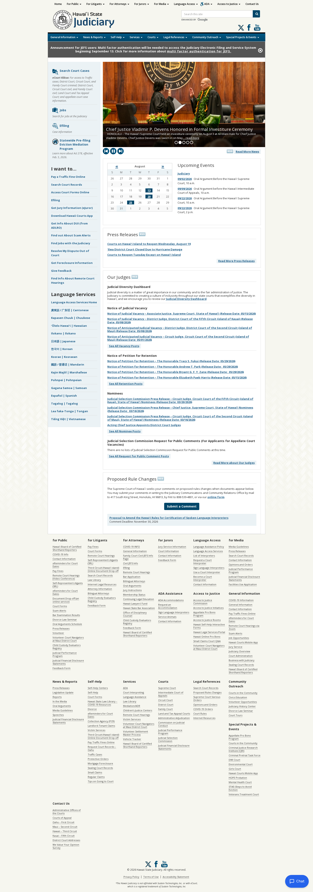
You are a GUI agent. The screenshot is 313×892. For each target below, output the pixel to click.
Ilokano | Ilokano (63, 333)
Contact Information (64, 558)
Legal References (174, 37)
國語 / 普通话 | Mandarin (67, 364)
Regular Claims (96, 776)
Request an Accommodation (167, 606)
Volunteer (58, 633)
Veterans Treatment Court (244, 794)
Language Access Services (208, 551)
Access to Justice (227, 4)
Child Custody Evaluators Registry (66, 646)
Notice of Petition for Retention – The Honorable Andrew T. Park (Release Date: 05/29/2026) (172, 367)
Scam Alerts (59, 610)
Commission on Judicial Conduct (171, 724)
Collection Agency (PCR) (101, 721)
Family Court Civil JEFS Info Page (138, 557)
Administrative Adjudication (174, 718)
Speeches (58, 714)
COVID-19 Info (60, 554)
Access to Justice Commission (202, 602)
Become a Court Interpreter (202, 578)
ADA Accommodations (171, 600)
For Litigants (94, 4)
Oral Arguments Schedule (67, 624)
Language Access (185, 4)
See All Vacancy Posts (124, 346)
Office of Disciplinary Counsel (135, 614)
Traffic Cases (95, 754)
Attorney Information (100, 588)
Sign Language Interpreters (208, 567)
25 (130, 202)
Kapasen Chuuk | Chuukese (70, 318)
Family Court (165, 709)
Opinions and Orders (241, 564)
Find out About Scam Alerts (70, 235)
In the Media (60, 701)
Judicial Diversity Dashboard (186, 299)
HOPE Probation (238, 777)
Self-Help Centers (98, 688)
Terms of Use (151, 876)
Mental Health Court (240, 782)
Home (58, 4)
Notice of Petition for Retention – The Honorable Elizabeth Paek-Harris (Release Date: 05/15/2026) (177, 377)
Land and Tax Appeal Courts (174, 713)
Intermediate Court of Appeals (170, 694)
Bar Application (131, 576)
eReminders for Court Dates (65, 565)
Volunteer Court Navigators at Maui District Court (68, 639)
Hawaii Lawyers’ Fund (135, 603)
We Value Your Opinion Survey (66, 846)
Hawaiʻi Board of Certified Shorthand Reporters (67, 548)
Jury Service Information (172, 546)
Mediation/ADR (131, 705)
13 (149, 190)
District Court (165, 704)
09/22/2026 (185, 198)
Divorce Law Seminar (65, 619)
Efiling (64, 125)
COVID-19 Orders (203, 709)
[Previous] (106, 151)
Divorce (92, 709)
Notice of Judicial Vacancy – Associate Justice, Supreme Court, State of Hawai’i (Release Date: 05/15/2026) (181, 313)
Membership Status (134, 594)
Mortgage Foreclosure (100, 763)
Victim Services (96, 730)
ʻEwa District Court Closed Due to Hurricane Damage (144, 249)
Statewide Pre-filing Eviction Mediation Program (75, 144)
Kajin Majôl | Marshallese (69, 372)
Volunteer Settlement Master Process (135, 733)
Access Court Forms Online (70, 192)
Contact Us (252, 4)
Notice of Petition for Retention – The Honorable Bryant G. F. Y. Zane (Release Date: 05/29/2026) (175, 372)
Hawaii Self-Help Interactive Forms (209, 626)
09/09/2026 (185, 189)
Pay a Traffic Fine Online (68, 177)
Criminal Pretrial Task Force (244, 755)
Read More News (247, 151)
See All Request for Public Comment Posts (139, 456)
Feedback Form (61, 668)
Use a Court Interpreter (206, 572)
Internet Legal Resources (102, 584)
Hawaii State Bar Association (139, 608)
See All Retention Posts (125, 384)
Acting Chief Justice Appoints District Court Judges (144, 425)
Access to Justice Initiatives (208, 607)
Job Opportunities (239, 637)
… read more (191, 138)
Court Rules (200, 713)
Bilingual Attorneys (98, 593)
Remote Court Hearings (101, 555)
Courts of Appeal (62, 817)
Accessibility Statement (176, 876)
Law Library (94, 579)
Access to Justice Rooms (207, 620)
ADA (207, 4)
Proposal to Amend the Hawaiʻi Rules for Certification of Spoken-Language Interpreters (168, 518)
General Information (63, 37)
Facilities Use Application (243, 584)
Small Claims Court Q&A (207, 641)
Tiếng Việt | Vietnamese (68, 419)
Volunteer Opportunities (243, 701)
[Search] (256, 13)
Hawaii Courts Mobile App (243, 642)
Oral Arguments (132, 585)
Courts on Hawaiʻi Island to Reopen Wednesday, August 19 (149, 244)
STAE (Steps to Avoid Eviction (240, 788)
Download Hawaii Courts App (72, 216)
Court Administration (241, 655)
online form (215, 497)
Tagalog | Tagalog (64, 403)
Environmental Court (241, 764)
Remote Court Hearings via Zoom (244, 627)
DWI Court (234, 759)
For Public (73, 4)
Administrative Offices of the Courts (67, 811)
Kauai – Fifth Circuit (64, 835)
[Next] (120, 151)
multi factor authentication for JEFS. (199, 51)
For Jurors (140, 4)
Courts (152, 37)
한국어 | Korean (62, 349)
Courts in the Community (243, 692)
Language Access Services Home (74, 302)
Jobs (63, 110)
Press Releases (61, 628)
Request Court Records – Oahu (102, 748)
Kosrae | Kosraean (64, 357)
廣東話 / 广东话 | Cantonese (70, 310)
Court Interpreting (133, 692)
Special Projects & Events (241, 37)
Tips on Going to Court (100, 781)
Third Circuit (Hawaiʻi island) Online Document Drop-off (103, 569)
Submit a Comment (182, 506)
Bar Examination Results (66, 615)
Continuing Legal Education (138, 599)
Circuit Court (165, 700)
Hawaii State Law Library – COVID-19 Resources (102, 703)
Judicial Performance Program (65, 654)
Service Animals (167, 616)
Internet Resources (204, 718)
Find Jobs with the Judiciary (70, 243)
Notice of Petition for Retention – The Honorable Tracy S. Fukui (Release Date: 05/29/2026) (171, 361)
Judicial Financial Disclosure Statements (68, 662)
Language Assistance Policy (208, 546)
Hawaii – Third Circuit (65, 831)
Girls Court (235, 768)
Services (135, 37)
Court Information (168, 551)
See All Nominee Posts (125, 431)
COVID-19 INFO (131, 546)
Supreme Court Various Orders (206, 698)
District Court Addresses (66, 840)
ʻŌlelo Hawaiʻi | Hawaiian (69, 326)
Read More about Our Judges (234, 463)
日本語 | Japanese (63, 341)
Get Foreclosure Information (72, 263)
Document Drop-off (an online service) (66, 600)
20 (149, 196)
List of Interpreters (204, 555)
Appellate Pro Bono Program (204, 614)
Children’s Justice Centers (137, 710)
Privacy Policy (131, 876)
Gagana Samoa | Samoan (69, 388)
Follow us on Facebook (249, 27)
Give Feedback (61, 271)
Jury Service (235, 646)
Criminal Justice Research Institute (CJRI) (243, 749)
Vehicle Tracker (132, 739)
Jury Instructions (132, 590)
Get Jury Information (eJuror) (72, 208)
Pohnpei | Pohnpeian (66, 380)
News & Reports (93, 37)
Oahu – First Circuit (63, 822)
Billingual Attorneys (134, 581)
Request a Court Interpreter (202, 561)
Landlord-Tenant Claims (101, 725)
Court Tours (235, 715)
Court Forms (60, 606)
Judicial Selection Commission (168, 739)
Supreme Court (167, 688)
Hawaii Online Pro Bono (206, 636)
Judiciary (184, 173)
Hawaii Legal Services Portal (209, 632)
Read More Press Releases (236, 261)
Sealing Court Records (241, 664)
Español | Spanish (64, 396)
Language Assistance (134, 696)
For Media (160, 4)
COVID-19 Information (241, 600)
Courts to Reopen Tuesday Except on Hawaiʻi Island (144, 255)
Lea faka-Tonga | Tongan (69, 411)
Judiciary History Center (242, 706)
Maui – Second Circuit (65, 826)
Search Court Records (66, 184)
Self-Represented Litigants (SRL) (68, 584)
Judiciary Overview (239, 651)
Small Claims (95, 772)
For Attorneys (118, 4)
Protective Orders (98, 758)
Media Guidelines (239, 546)
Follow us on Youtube (257, 27)
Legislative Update (63, 692)
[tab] (176, 142)
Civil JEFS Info (130, 563)
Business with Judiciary (241, 660)
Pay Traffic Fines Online (242, 613)
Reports (57, 696)
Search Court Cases (74, 71)
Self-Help (116, 37)
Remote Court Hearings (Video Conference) (66, 577)
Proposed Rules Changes (207, 692)
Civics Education (238, 697)
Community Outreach (205, 37)
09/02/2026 (185, 179)
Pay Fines (58, 570)
